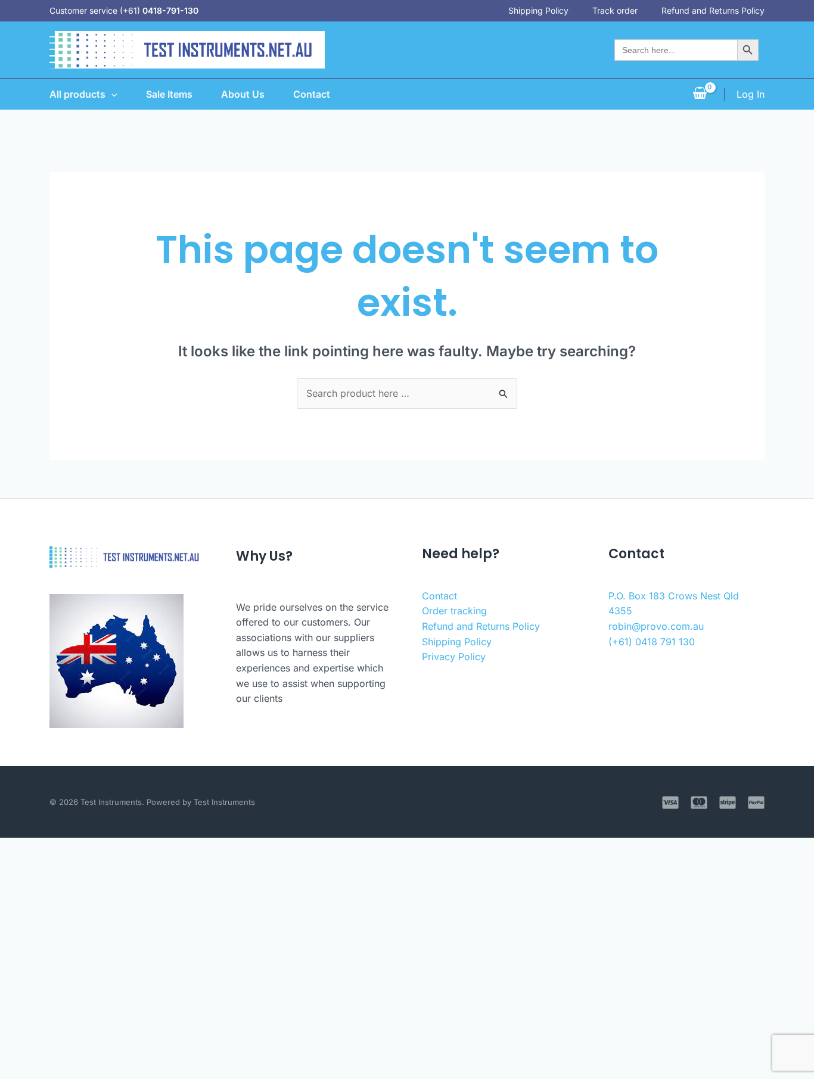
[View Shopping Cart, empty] (699, 94)
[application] (111, 94)
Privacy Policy (454, 657)
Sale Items (169, 94)
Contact (311, 94)
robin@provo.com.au (656, 626)
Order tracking (454, 611)
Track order (615, 10)
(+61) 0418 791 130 (651, 642)
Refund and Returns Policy (713, 10)
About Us (243, 94)
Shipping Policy (538, 10)
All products (77, 94)
